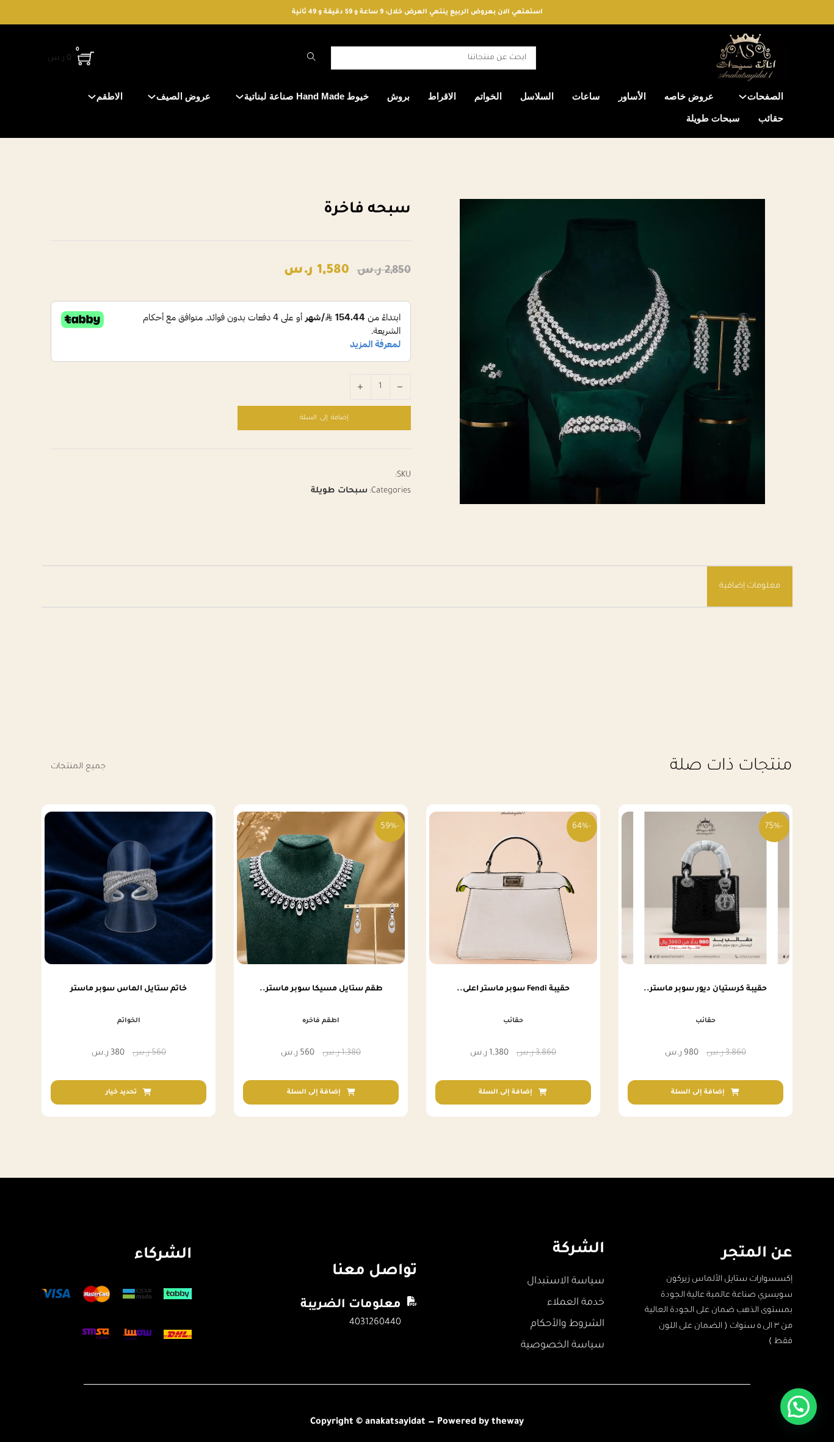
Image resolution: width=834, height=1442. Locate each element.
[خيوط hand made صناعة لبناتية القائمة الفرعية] (239, 96)
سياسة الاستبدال (565, 1281)
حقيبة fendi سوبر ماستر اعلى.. (513, 989)
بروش (398, 96)
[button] (705, 1092)
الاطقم (109, 96)
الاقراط (442, 96)
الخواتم (488, 96)
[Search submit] (311, 58)
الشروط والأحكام (567, 1324)
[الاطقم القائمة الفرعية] (91, 96)
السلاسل (537, 96)
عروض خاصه (689, 96)
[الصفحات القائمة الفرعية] (742, 96)
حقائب (770, 118)
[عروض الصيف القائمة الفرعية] (151, 96)
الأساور (632, 96)
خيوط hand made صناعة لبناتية (306, 96)
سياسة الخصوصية (562, 1345)
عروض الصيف (183, 96)
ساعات (586, 96)
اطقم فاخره (320, 1021)
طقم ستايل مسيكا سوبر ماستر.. (321, 989)
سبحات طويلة (713, 118)
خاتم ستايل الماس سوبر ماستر (128, 989)
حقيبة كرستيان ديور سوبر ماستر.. (705, 989)
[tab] (749, 586)
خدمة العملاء (575, 1302)
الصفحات (765, 96)
